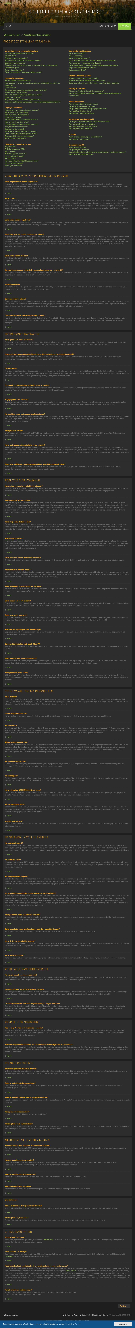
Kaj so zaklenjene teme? (14, 163)
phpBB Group (48, 1240)
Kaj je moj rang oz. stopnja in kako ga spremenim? (23, 100)
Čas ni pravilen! (10, 88)
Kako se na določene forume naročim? (83, 126)
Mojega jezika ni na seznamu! (16, 92)
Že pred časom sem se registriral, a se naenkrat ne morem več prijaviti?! (31, 65)
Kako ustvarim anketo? (13, 117)
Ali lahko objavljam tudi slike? (15, 154)
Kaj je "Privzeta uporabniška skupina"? (83, 68)
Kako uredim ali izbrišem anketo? (17, 122)
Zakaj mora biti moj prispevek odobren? (19, 136)
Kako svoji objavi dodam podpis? (17, 115)
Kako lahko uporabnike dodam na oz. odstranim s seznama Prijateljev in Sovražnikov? (95, 94)
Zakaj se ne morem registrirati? (16, 58)
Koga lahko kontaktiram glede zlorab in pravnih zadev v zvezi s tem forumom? (97, 152)
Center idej (9, 1256)
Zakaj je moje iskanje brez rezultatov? (82, 106)
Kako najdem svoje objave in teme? (82, 113)
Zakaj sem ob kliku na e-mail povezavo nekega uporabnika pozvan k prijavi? (32, 102)
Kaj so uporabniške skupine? (79, 58)
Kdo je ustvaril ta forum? (78, 147)
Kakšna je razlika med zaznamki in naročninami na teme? (89, 122)
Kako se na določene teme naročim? (82, 124)
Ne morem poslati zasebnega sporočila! (83, 78)
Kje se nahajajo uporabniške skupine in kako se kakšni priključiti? (92, 61)
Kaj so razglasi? (11, 158)
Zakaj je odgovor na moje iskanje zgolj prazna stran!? (88, 109)
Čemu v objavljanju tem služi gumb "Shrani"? (21, 134)
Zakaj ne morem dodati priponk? (16, 127)
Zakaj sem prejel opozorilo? (15, 129)
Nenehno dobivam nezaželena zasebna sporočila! (87, 81)
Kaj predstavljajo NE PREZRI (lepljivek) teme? (21, 161)
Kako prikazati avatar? (13, 97)
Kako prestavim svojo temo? (15, 139)
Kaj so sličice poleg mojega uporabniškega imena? (23, 95)
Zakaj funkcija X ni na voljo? (79, 150)
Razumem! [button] (123, 1324)
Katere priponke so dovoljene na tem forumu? (85, 137)
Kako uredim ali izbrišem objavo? (17, 112)
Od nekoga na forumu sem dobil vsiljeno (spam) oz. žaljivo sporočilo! (94, 83)
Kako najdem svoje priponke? (79, 139)
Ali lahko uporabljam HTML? (15, 149)
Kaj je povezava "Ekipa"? (77, 70)
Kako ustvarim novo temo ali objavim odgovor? (22, 110)
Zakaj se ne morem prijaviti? (15, 63)
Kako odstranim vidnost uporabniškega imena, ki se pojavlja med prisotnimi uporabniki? (32, 84)
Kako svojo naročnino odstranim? (81, 129)
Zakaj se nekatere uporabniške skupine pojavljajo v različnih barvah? (94, 65)
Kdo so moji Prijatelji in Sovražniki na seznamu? (86, 91)
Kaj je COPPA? (10, 56)
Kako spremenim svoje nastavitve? (18, 81)
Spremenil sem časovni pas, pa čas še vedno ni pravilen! (26, 90)
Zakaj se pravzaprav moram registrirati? (19, 53)
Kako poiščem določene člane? (80, 111)
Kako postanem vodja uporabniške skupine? (85, 63)
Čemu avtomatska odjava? (14, 70)
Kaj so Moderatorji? (76, 56)
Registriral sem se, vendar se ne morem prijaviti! (23, 61)
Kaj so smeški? (10, 151)
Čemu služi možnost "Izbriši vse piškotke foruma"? (23, 72)
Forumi (8, 3)
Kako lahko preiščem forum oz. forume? (83, 104)
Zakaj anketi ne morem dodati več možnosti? (21, 120)
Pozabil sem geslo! (12, 68)
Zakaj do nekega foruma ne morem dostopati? (22, 124)
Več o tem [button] (76, 1324)
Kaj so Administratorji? (77, 53)
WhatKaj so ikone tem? (13, 166)
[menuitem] (8, 26)
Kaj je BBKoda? (10, 147)
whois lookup (71, 1271)
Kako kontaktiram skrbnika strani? (81, 154)
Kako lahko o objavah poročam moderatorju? (21, 131)
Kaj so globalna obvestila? (14, 156)
